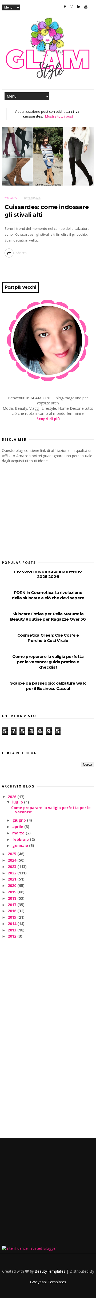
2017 (12, 904)
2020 (12, 885)
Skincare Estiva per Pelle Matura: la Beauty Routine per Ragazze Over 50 (48, 616)
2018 (12, 898)
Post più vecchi (20, 287)
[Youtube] (85, 6)
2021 (12, 879)
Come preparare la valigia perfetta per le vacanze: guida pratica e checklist (47, 662)
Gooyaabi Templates (48, 1281)
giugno (19, 820)
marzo (19, 832)
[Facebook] (65, 6)
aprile (18, 826)
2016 (12, 910)
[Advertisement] (42, 510)
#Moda (11, 198)
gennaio (20, 845)
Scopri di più (48, 418)
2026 (12, 796)
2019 (12, 891)
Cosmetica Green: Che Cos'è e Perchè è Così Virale (48, 638)
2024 (12, 860)
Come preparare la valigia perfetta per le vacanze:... (51, 810)
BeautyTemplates (50, 1271)
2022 (12, 872)
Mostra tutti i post (59, 116)
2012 (12, 936)
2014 (12, 923)
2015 (12, 917)
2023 (12, 866)
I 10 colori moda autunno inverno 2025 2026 (48, 574)
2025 (12, 853)
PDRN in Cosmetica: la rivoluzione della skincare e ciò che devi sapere (48, 595)
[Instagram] (71, 6)
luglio (18, 802)
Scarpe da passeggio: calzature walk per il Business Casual (48, 686)
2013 (12, 930)
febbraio (21, 839)
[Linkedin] (78, 6)
